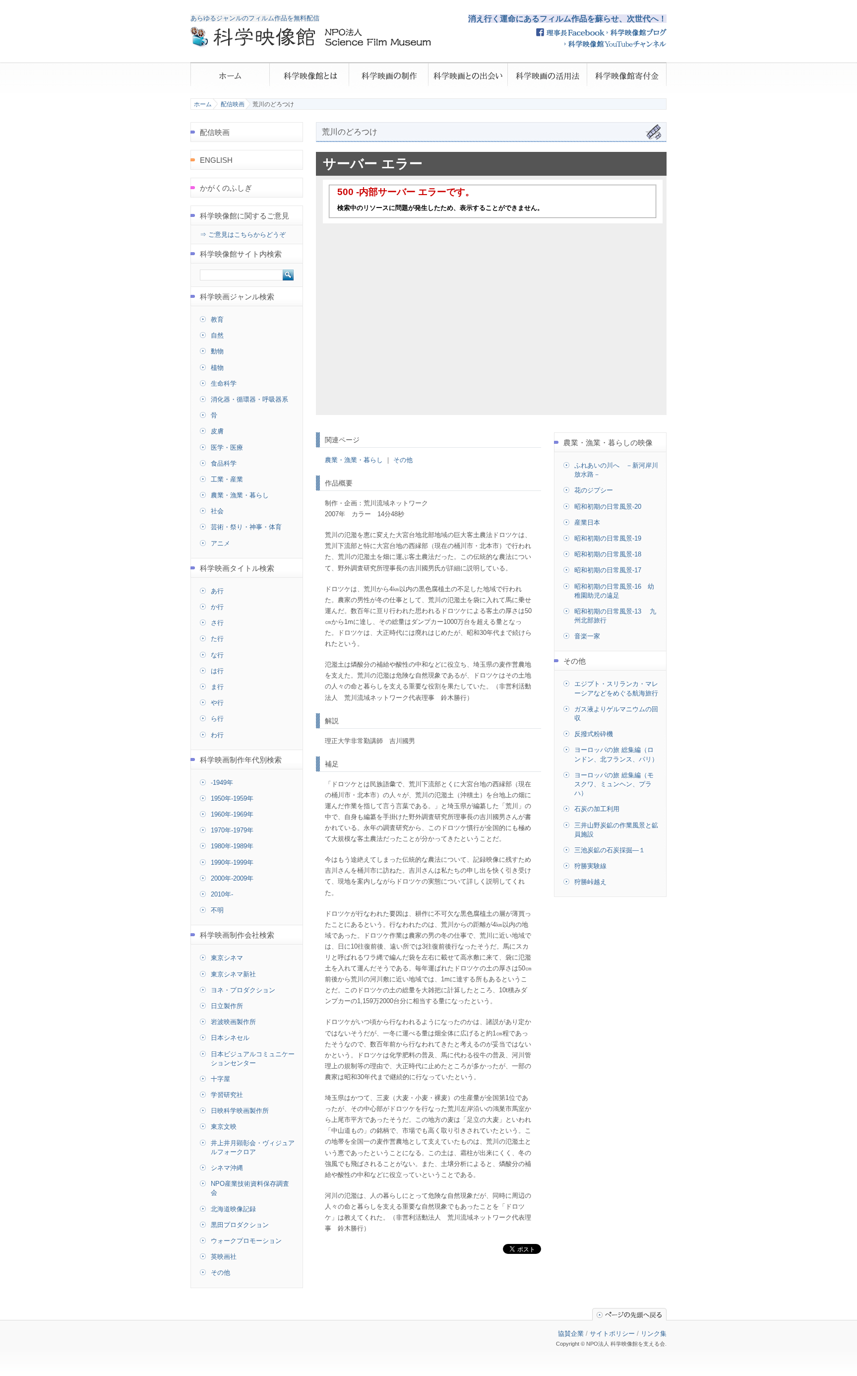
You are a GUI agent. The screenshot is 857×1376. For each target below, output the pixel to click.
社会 (217, 511)
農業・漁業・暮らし (354, 460)
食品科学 (224, 463)
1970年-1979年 (232, 830)
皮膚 (217, 431)
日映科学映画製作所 (240, 1110)
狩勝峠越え (590, 882)
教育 (217, 319)
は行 (217, 671)
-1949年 (222, 782)
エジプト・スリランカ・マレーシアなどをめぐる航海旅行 (616, 688)
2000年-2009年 (232, 878)
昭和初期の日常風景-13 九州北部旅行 (615, 616)
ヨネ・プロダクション (243, 990)
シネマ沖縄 (227, 1167)
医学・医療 (227, 447)
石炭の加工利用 (596, 809)
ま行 (217, 686)
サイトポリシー (612, 1333)
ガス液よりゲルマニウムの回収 (616, 713)
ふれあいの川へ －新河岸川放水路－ (616, 470)
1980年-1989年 (232, 846)
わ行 (217, 735)
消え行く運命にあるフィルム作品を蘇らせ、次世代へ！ (567, 18)
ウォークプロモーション (246, 1240)
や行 (217, 702)
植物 (217, 367)
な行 (217, 655)
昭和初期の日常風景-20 (607, 506)
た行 (217, 638)
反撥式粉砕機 (593, 734)
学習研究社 (227, 1095)
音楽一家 (587, 636)
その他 (403, 460)
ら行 (217, 718)
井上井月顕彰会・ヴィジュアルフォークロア (253, 1147)
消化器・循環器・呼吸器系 (249, 399)
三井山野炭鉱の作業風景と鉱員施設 (616, 830)
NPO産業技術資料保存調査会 (250, 1188)
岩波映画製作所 (233, 1022)
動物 (217, 351)
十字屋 (220, 1079)
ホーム (203, 104)
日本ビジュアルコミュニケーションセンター (253, 1058)
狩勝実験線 (590, 866)
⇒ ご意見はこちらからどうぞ (243, 234)
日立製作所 (227, 1006)
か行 (217, 607)
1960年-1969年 (232, 814)
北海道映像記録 (233, 1209)
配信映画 (233, 104)
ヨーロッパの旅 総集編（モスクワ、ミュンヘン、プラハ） (614, 784)
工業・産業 (227, 479)
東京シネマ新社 (233, 974)
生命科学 (224, 383)
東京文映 (224, 1126)
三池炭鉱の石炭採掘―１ (609, 850)
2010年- (222, 894)
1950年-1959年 (232, 798)
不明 (217, 910)
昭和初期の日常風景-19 (607, 538)
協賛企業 (571, 1333)
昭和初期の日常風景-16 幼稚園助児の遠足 (614, 591)
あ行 (217, 591)
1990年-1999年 (232, 862)
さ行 (217, 622)
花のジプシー (593, 490)
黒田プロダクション (240, 1225)
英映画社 (224, 1256)
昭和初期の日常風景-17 (607, 570)
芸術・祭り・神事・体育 (246, 527)
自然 (217, 335)
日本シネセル (230, 1037)
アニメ (220, 543)
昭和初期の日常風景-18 (607, 554)
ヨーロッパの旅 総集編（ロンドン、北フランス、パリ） (616, 754)
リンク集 (654, 1333)
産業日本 (587, 522)
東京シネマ (227, 958)
